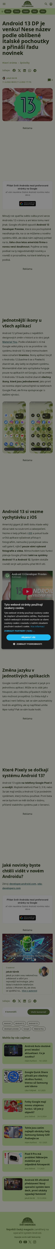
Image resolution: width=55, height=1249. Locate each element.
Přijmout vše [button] (28, 637)
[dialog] (27, 624)
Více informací (37, 626)
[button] (27, 631)
